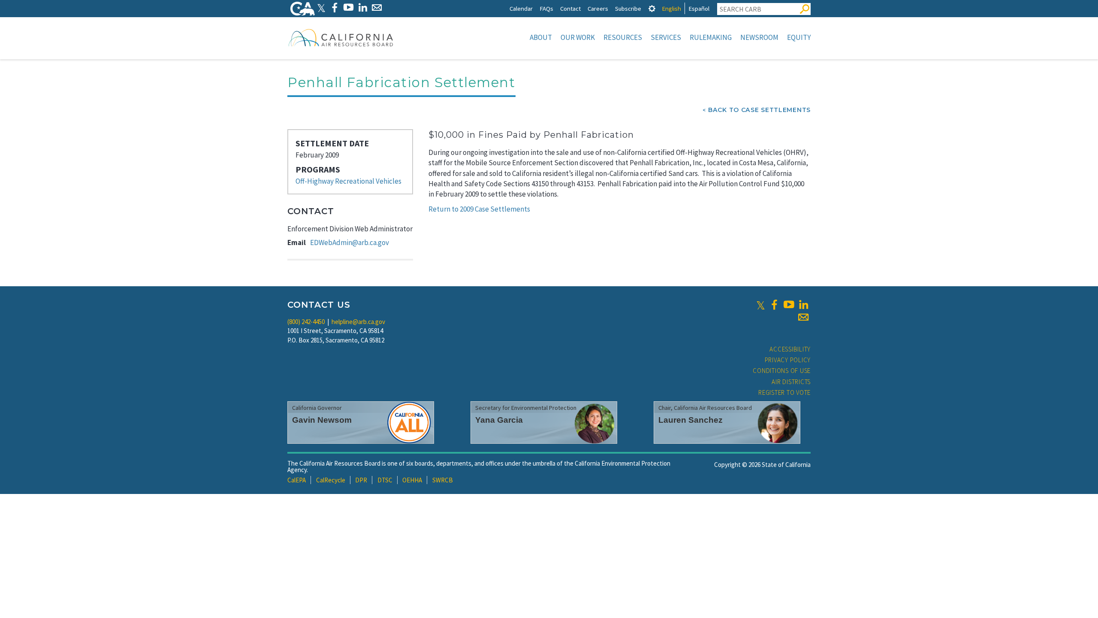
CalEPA (296, 480)
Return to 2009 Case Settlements (479, 209)
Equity (799, 37)
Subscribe (628, 8)
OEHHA (412, 480)
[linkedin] (803, 304)
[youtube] (788, 304)
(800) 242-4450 (306, 322)
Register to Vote (784, 392)
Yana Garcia (499, 419)
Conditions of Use (782, 371)
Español (698, 8)
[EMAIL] (376, 7)
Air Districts (791, 382)
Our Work (578, 37)
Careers (598, 8)
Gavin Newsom (322, 419)
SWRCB (442, 480)
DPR (361, 480)
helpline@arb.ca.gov (358, 322)
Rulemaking (711, 37)
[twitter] (760, 304)
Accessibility (790, 349)
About (541, 37)
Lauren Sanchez (690, 419)
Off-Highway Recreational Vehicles (348, 181)
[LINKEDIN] (362, 7)
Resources (622, 37)
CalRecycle (330, 480)
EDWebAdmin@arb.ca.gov (349, 242)
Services (666, 37)
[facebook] (774, 304)
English (671, 8)
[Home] (341, 37)
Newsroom (759, 37)
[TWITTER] (321, 7)
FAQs (546, 8)
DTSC (384, 480)
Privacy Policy (788, 360)
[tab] (652, 8)
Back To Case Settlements (759, 110)
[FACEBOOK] (334, 7)
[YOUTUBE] (348, 7)
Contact (570, 8)
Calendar (521, 8)
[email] (803, 317)
